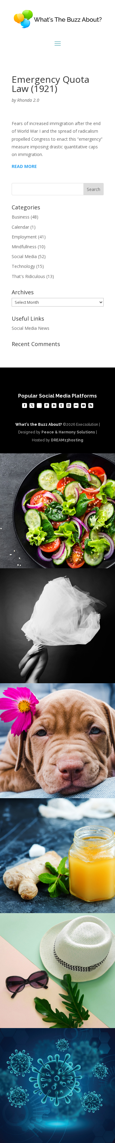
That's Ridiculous (28, 276)
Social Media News (30, 328)
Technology (23, 266)
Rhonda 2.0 (28, 100)
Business (20, 217)
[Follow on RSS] (90, 405)
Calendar (20, 227)
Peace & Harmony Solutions (68, 432)
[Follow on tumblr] (61, 405)
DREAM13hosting (67, 440)
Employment (24, 237)
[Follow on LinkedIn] (54, 405)
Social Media (24, 256)
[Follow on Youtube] (83, 405)
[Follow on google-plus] (39, 405)
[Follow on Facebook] (24, 405)
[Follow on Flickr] (76, 405)
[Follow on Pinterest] (46, 405)
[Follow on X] (31, 405)
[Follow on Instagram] (68, 405)
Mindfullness (24, 247)
